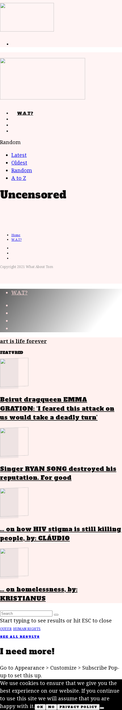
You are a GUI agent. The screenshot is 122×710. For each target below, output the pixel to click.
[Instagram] (17, 131)
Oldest (19, 162)
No (51, 707)
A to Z (18, 178)
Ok (40, 707)
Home (15, 235)
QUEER (6, 628)
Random (21, 170)
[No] (102, 708)
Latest (19, 154)
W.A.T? (25, 113)
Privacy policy (78, 707)
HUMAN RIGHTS (27, 628)
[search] (56, 615)
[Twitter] (17, 125)
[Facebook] (17, 119)
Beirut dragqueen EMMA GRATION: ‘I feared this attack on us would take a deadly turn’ (57, 408)
